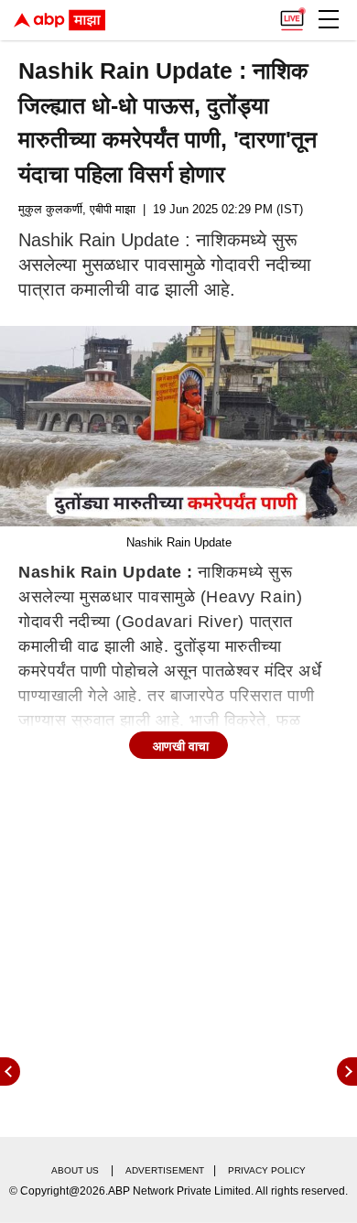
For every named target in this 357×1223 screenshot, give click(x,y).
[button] (329, 19)
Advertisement (164, 1170)
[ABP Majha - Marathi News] (59, 20)
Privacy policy (267, 1170)
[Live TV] (292, 15)
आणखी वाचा (181, 746)
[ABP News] (347, 1071)
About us (75, 1170)
